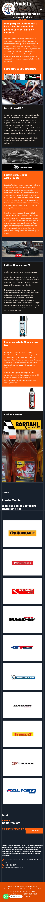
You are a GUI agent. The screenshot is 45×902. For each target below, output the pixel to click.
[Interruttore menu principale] (41, 9)
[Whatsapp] (6, 896)
